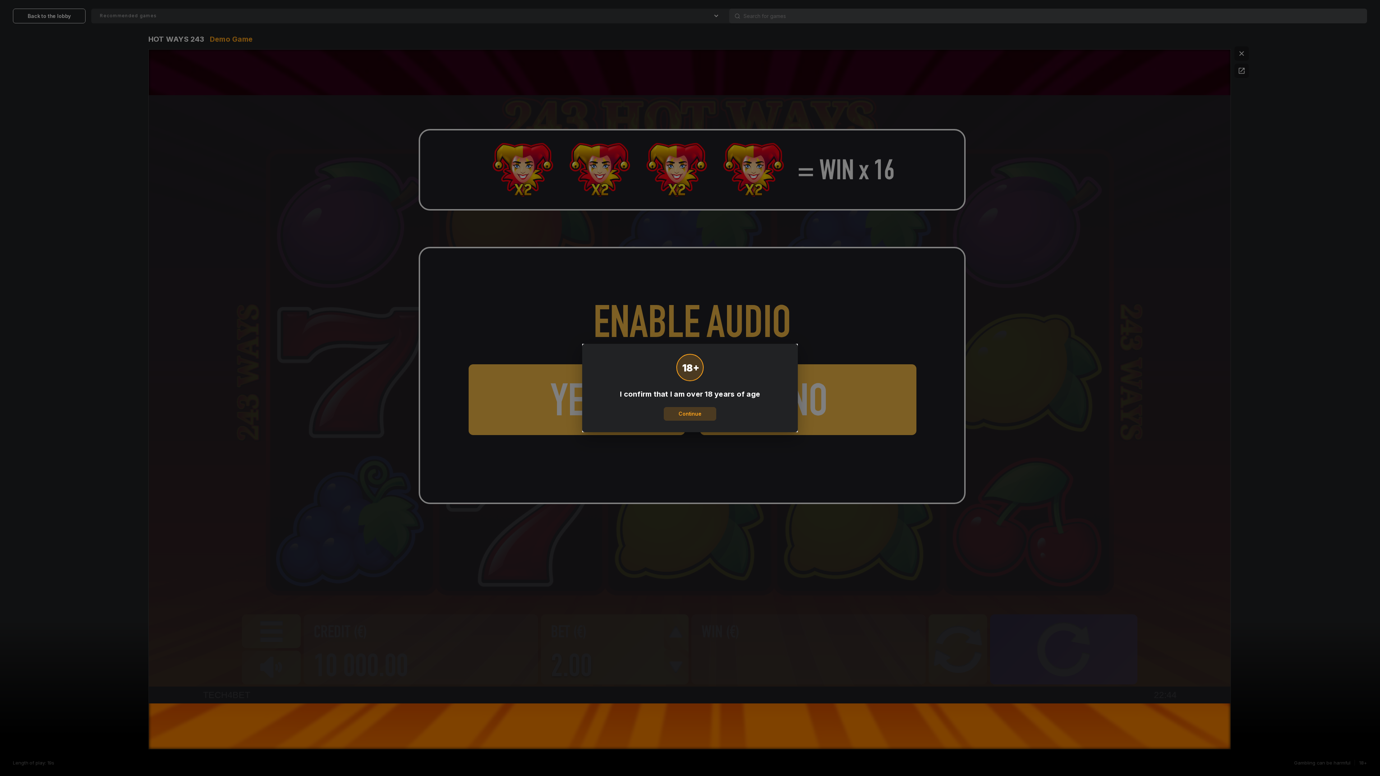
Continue (690, 414)
